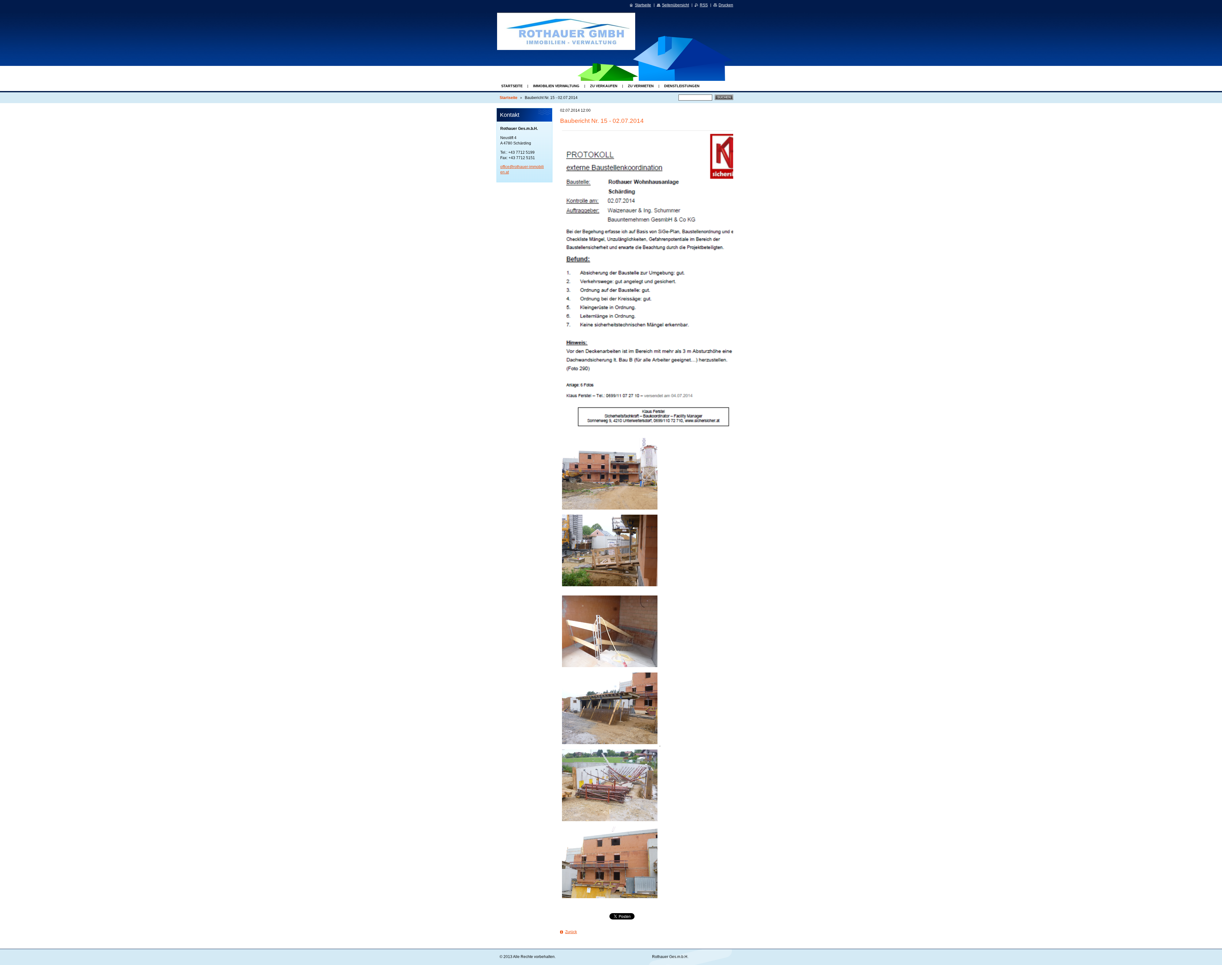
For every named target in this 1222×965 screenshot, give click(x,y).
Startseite (512, 86)
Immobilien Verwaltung (556, 86)
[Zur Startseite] (572, 31)
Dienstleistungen (681, 86)
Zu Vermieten (641, 86)
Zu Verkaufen (603, 86)
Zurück (571, 932)
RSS (704, 5)
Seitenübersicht (675, 5)
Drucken (726, 5)
